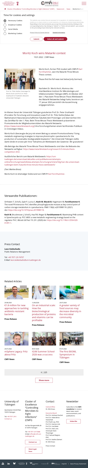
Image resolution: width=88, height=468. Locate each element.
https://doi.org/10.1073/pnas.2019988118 (26, 210)
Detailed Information (59, 32)
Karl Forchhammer (56, 174)
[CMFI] (44, 3)
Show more (44, 380)
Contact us (8, 419)
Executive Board (51, 413)
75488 (38, 432)
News (68, 9)
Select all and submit (55, 39)
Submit (36, 39)
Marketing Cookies (15, 33)
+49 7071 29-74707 (16, 257)
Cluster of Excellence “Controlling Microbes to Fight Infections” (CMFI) (30, 9)
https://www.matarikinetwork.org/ (19, 126)
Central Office (50, 407)
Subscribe (73, 421)
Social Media (13, 29)
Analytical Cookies (15, 25)
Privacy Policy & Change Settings (39, 32)
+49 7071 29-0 (11, 416)
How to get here (33, 450)
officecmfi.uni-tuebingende (33, 435)
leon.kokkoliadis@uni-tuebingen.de (26, 260)
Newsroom (60, 9)
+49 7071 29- (32, 432)
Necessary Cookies (15, 20)
